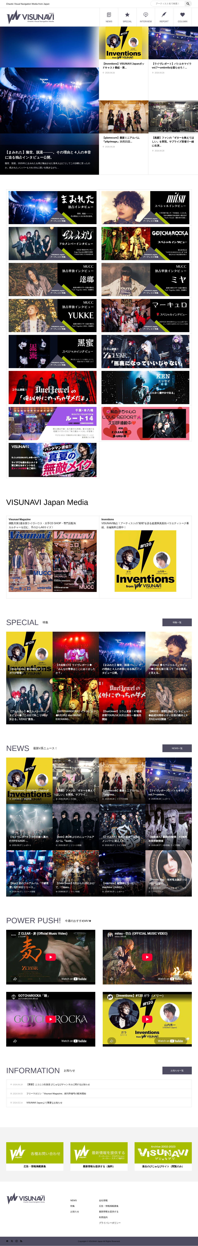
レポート (167, 799)
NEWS (109, 21)
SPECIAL (127, 21)
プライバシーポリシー (110, 1223)
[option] (49, 100)
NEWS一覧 (177, 748)
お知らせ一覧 (177, 1070)
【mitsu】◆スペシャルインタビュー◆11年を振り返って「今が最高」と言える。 (48, 159)
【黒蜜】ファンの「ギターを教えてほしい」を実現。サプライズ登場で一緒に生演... (173, 141)
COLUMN (182, 21)
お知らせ (74, 1211)
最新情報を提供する (108, 1211)
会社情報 (103, 1200)
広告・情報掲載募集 (108, 1206)
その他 (73, 799)
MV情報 (166, 845)
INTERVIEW (146, 21)
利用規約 (103, 1217)
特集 (72, 1206)
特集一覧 (177, 622)
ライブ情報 (121, 845)
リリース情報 (122, 799)
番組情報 (27, 799)
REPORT (164, 21)
